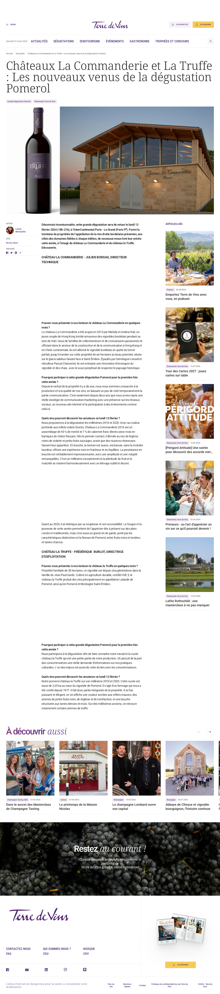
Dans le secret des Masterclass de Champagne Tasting (28, 807)
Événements (115, 41)
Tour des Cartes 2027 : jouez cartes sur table (186, 373)
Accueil (9, 53)
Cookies (142, 985)
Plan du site (111, 985)
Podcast (170, 290)
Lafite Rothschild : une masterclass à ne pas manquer (188, 603)
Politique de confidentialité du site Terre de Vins (169, 985)
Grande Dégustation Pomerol (19, 101)
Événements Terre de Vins (44, 101)
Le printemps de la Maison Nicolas (78, 807)
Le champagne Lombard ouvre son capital (134, 807)
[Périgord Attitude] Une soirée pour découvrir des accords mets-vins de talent (189, 450)
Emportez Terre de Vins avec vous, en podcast (186, 297)
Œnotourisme (90, 41)
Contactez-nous (18, 949)
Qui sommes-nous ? (57, 949)
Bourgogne (171, 800)
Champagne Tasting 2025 (17, 800)
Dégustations (63, 41)
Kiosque (89, 949)
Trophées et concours (172, 41)
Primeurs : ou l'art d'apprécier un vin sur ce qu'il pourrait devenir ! (189, 526)
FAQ (8, 954)
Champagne (118, 800)
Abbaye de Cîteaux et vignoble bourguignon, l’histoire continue (188, 807)
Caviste (64, 800)
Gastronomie (139, 41)
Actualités (39, 41)
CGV (86, 954)
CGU (45, 954)
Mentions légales (127, 985)
